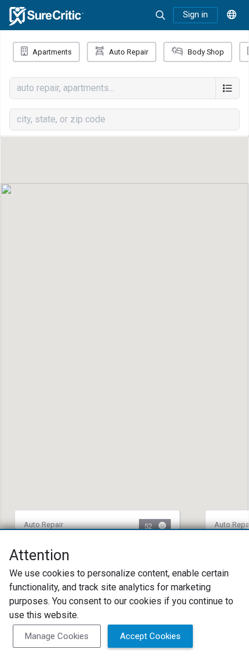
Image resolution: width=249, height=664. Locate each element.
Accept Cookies (150, 636)
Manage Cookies (57, 636)
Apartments (52, 52)
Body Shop (206, 52)
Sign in (195, 15)
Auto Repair (128, 52)
